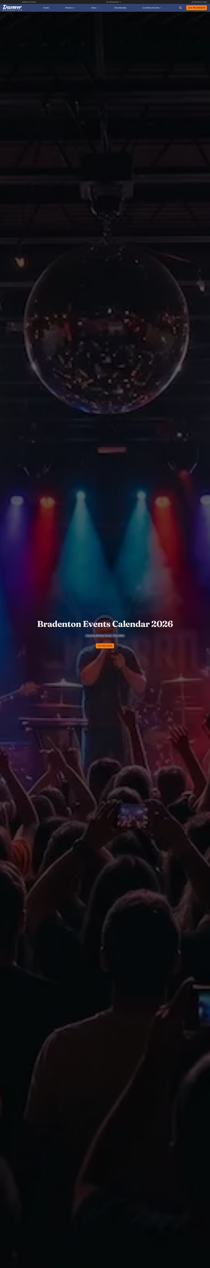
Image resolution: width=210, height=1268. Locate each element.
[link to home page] (12, 8)
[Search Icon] (180, 7)
